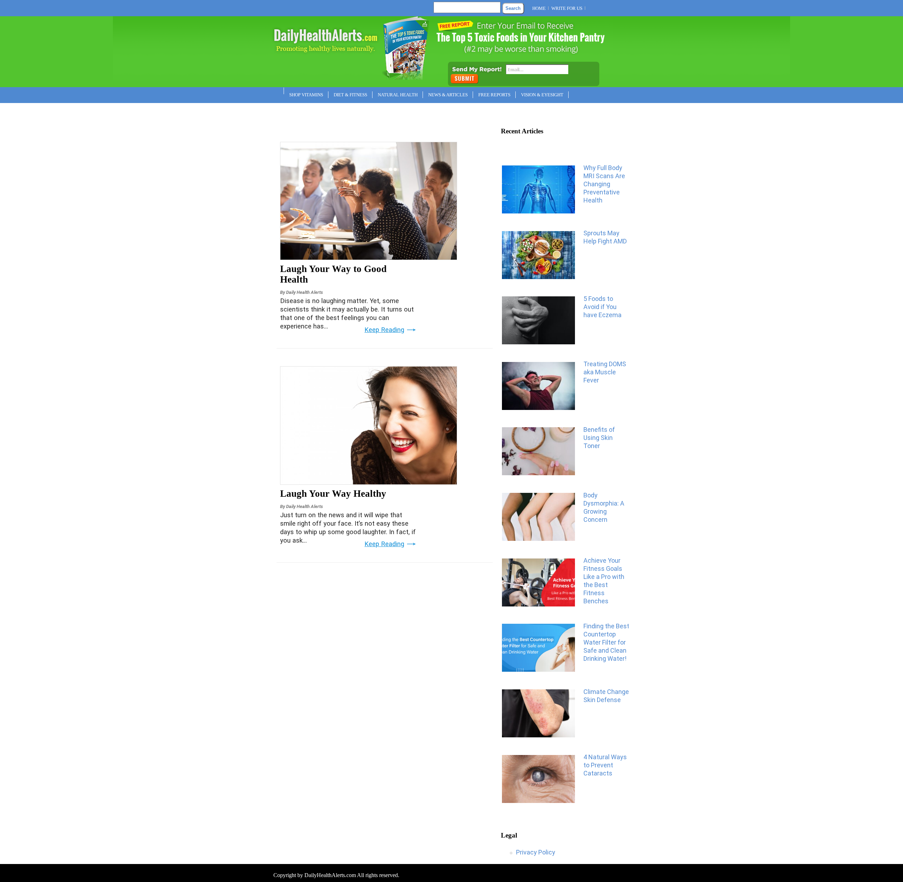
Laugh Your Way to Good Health (333, 274)
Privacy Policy (535, 852)
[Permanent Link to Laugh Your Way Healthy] (368, 482)
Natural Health (398, 94)
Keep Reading (384, 330)
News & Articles (448, 94)
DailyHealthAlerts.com (330, 875)
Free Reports (494, 94)
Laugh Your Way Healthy (333, 493)
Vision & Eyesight (542, 94)
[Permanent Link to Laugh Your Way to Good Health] (368, 257)
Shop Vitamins (306, 94)
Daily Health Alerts (304, 292)
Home (539, 8)
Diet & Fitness (350, 94)
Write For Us (566, 8)
